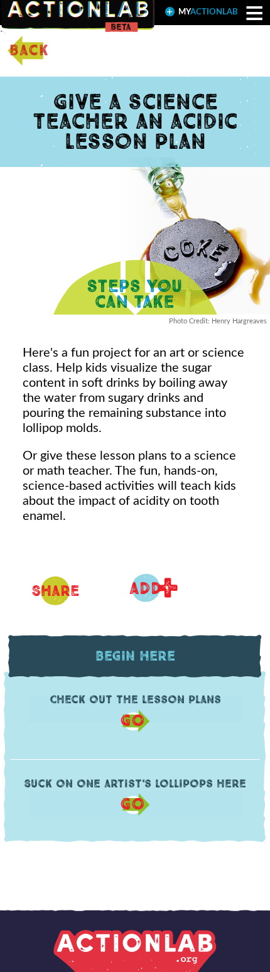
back (29, 51)
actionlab (208, 12)
